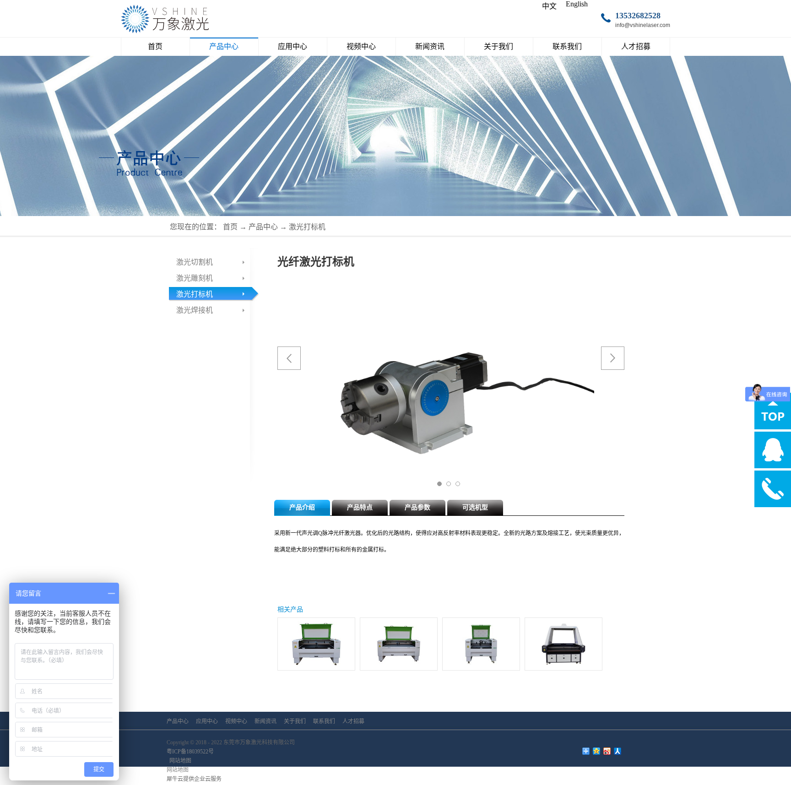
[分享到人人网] (618, 751)
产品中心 (263, 227)
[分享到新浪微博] (607, 751)
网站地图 (179, 761)
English (577, 4)
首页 (155, 46)
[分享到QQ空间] (597, 751)
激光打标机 (307, 227)
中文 (549, 6)
